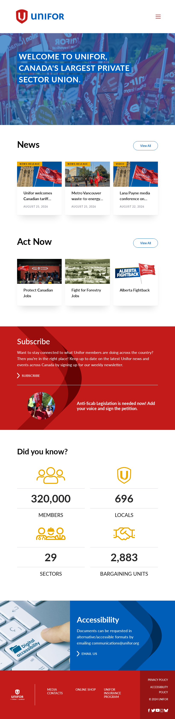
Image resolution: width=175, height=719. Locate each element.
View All (145, 146)
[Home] (42, 16)
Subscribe (31, 375)
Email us (89, 654)
